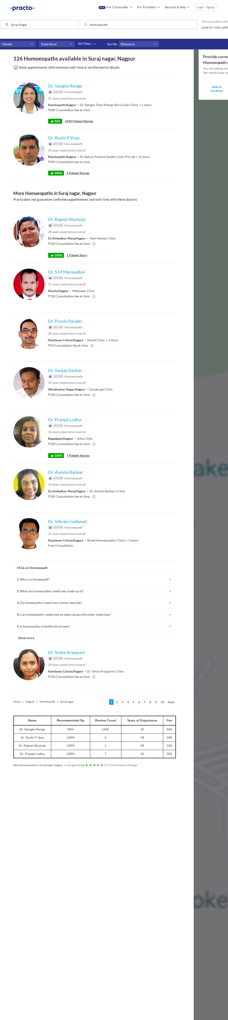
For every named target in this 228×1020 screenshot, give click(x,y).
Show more (26, 638)
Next (171, 702)
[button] (18, 44)
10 (162, 702)
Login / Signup (205, 7)
